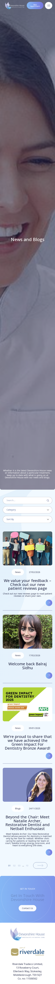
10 (27, 865)
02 (14, 865)
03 (19, 865)
